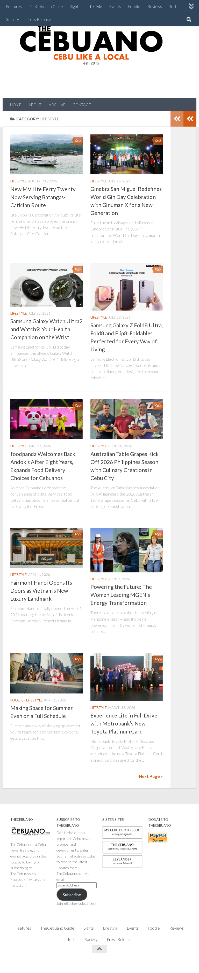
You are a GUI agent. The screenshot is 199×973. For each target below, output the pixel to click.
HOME (15, 104)
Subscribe (72, 894)
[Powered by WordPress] (28, 962)
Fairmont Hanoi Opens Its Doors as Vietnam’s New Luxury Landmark (41, 591)
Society (12, 19)
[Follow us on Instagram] (157, 959)
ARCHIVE (57, 104)
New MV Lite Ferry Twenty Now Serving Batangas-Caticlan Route (43, 197)
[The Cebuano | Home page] (91, 45)
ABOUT (35, 104)
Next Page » (151, 776)
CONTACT (82, 104)
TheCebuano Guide (46, 6)
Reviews (154, 6)
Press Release (38, 19)
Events (115, 6)
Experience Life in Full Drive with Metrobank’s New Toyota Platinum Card (123, 723)
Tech (173, 6)
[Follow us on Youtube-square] (175, 959)
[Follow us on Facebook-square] (147, 959)
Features (14, 6)
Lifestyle (95, 6)
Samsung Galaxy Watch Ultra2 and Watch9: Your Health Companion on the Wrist (46, 329)
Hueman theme (68, 962)
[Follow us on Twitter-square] (166, 959)
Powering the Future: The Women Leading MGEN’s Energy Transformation (121, 595)
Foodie (134, 6)
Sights (75, 6)
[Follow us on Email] (185, 959)
